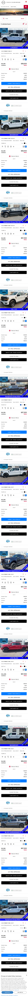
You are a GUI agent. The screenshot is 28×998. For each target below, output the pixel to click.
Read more (17, 990)
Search (22, 18)
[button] (5, 7)
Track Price (15, 69)
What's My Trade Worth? (14, 91)
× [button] (26, 975)
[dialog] (14, 986)
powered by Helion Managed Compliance (9, 995)
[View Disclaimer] (14, 59)
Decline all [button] (20, 992)
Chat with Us (14, 98)
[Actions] (25, 51)
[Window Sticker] (26, 59)
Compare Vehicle (8, 110)
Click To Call (14, 94)
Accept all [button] (7, 992)
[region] (14, 76)
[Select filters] (23, 24)
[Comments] (24, 59)
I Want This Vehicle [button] (14, 83)
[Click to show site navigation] (26, 6)
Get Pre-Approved (14, 87)
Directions (13, 6)
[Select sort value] (26, 24)
